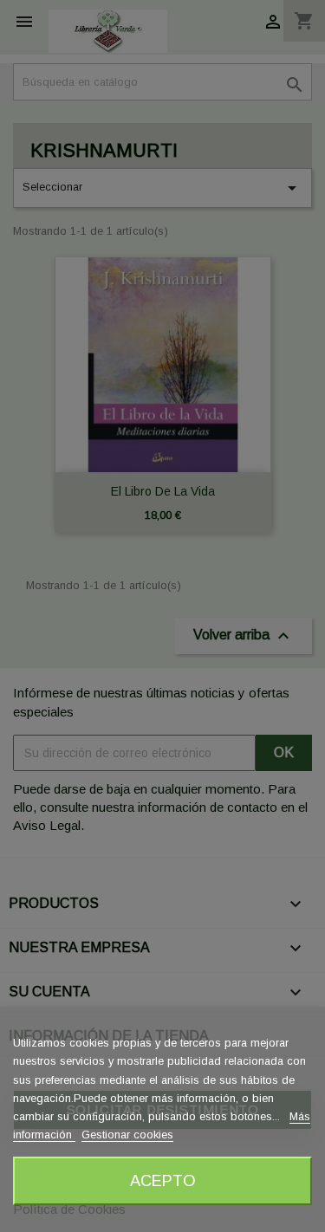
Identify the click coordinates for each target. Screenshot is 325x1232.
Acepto (163, 1180)
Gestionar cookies (127, 1134)
